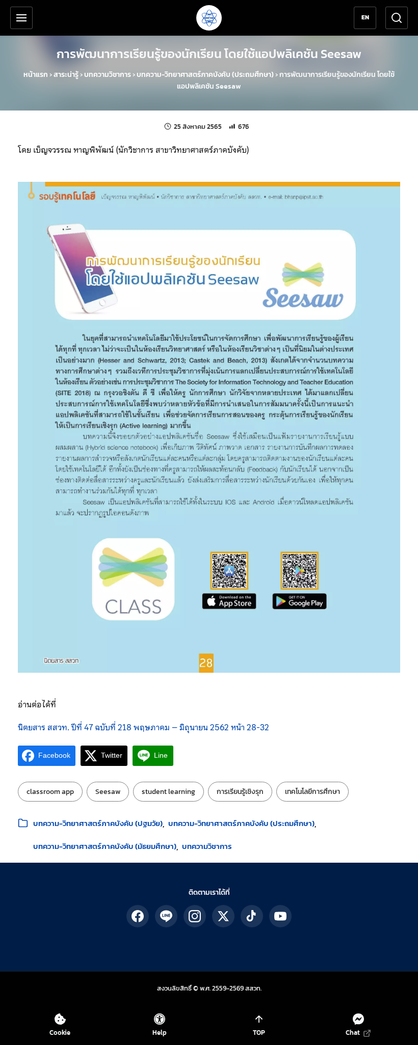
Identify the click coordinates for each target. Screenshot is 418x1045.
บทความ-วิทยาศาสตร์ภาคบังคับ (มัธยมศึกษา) (104, 846)
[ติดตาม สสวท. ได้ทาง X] (223, 916)
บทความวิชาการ (107, 74)
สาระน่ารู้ (66, 74)
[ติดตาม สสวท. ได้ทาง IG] (195, 916)
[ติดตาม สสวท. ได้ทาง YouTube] (280, 916)
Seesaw (107, 791)
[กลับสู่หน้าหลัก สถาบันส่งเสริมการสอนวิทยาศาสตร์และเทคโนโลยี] (209, 18)
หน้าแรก (35, 74)
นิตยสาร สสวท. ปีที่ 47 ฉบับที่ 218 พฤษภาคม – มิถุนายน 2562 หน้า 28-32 (143, 727)
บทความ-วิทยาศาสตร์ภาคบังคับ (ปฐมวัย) (98, 823)
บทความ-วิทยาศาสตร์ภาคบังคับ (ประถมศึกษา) (205, 74)
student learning (168, 791)
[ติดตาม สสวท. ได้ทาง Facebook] (137, 916)
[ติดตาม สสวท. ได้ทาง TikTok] (252, 916)
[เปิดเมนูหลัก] (21, 18)
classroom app (50, 791)
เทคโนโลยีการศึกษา (312, 791)
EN (365, 17)
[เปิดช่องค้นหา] (396, 18)
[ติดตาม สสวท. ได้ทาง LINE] (166, 916)
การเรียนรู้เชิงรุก (240, 791)
